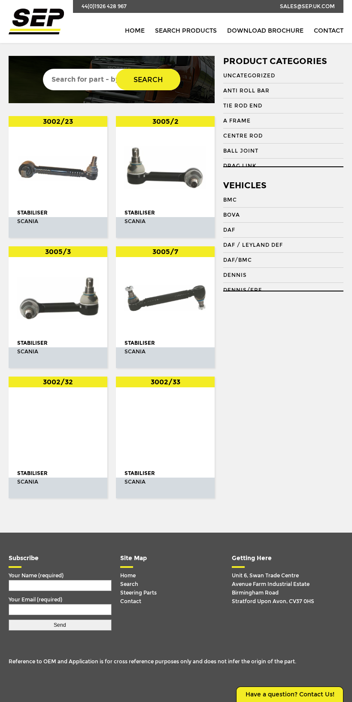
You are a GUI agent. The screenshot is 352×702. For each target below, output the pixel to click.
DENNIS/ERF (242, 290)
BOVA (231, 215)
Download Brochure (265, 30)
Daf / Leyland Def (253, 245)
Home (135, 30)
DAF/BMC (237, 260)
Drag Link (239, 166)
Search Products (186, 30)
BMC (230, 200)
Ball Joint (240, 151)
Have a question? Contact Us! (290, 694)
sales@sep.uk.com (307, 6)
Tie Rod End (242, 106)
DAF (229, 230)
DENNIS (235, 275)
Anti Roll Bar (246, 91)
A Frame (237, 121)
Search (148, 80)
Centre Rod (243, 136)
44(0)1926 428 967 (104, 6)
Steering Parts (138, 593)
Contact (328, 30)
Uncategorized (249, 76)
